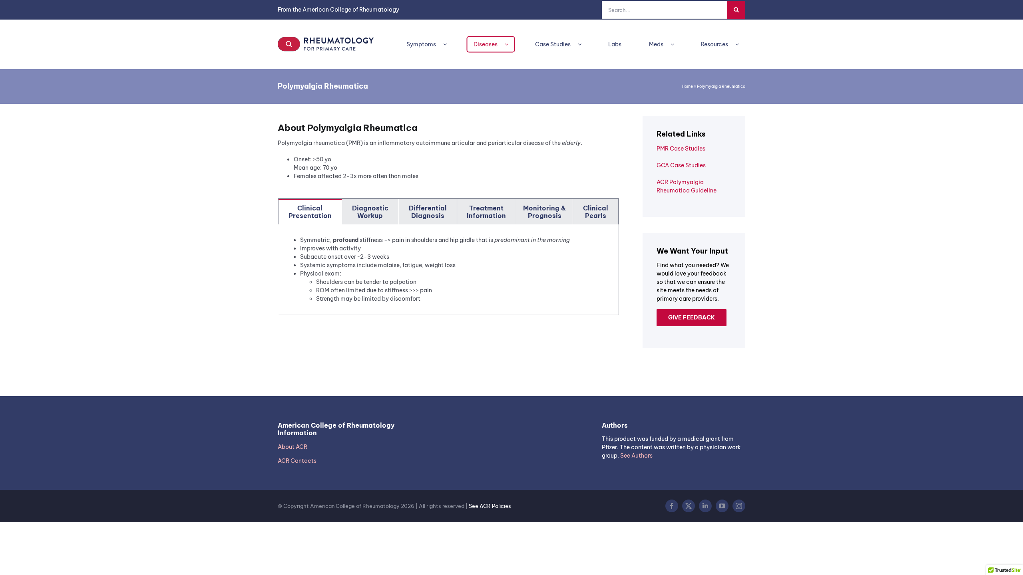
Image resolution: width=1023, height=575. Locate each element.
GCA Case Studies (681, 165)
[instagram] (738, 506)
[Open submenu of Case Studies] (583, 44)
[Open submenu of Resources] (740, 44)
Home (687, 86)
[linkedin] (705, 506)
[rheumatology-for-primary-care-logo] (326, 39)
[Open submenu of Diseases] (510, 44)
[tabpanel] (448, 269)
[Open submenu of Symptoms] (448, 44)
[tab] (310, 211)
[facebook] (671, 506)
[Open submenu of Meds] (676, 44)
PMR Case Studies (681, 148)
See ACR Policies (490, 506)
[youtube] (722, 506)
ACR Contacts (297, 460)
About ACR (292, 446)
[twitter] (688, 506)
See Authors (636, 455)
